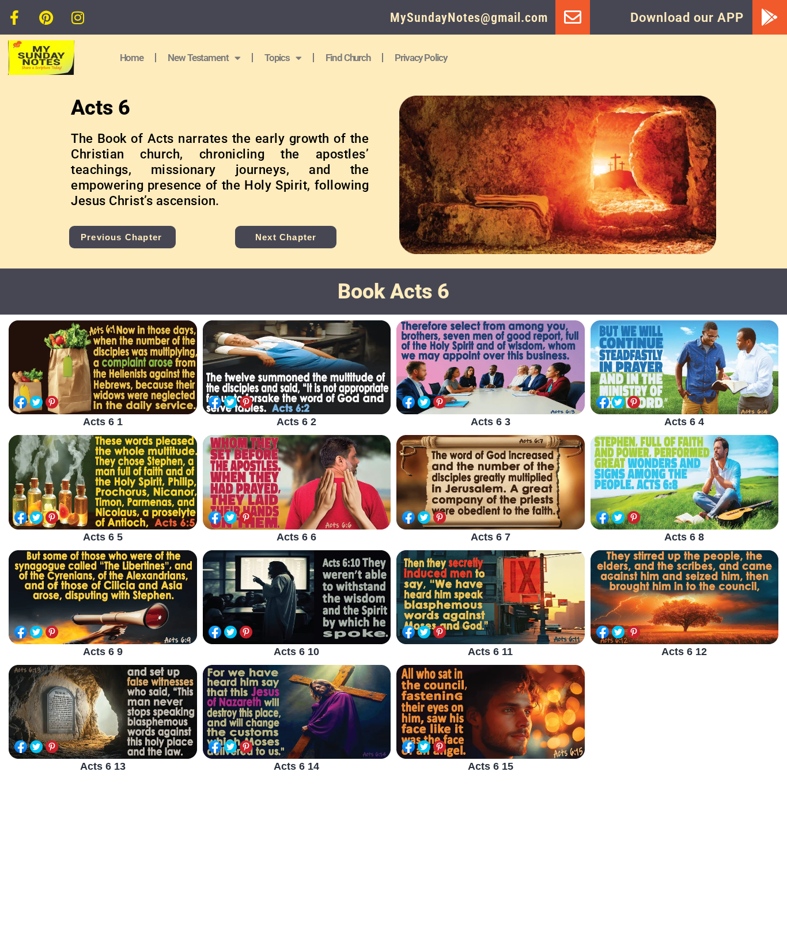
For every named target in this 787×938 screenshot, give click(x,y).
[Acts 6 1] (103, 367)
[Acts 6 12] (685, 597)
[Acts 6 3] (490, 367)
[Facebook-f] (14, 17)
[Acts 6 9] (103, 597)
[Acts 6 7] (490, 482)
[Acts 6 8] (685, 482)
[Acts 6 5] (103, 482)
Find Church (348, 57)
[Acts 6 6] (297, 482)
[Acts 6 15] (490, 712)
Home (132, 57)
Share (20, 402)
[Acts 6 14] (297, 712)
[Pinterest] (46, 17)
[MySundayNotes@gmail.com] (572, 17)
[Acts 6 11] (490, 597)
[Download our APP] (769, 17)
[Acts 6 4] (685, 367)
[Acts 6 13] (103, 712)
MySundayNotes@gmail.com (469, 17)
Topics (277, 57)
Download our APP (687, 17)
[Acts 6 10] (297, 597)
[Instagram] (77, 17)
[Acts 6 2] (297, 367)
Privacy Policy (421, 57)
